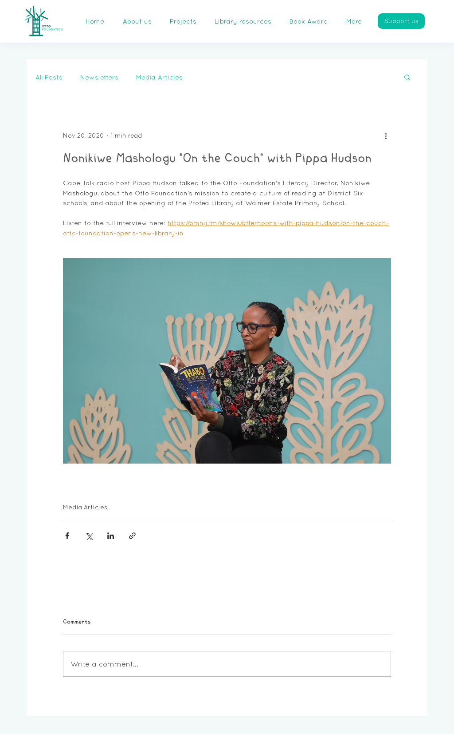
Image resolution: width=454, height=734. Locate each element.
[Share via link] (132, 536)
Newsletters (99, 77)
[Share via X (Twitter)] (89, 536)
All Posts (49, 77)
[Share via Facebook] (67, 536)
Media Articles (159, 77)
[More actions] (385, 135)
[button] (407, 76)
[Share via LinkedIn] (110, 536)
